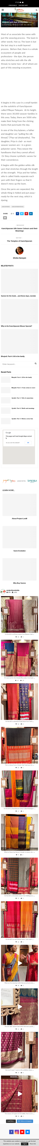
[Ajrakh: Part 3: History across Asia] (5, 421)
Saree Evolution (20, 551)
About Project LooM (19, 518)
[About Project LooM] (19, 505)
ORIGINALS (13, 5)
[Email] (27, 1132)
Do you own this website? (13, 442)
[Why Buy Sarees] (19, 569)
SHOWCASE (23, 5)
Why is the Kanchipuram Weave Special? (16, 326)
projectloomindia (19, 598)
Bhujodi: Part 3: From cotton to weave (23, 387)
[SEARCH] (35, 364)
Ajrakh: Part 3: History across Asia (22, 418)
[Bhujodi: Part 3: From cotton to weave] (5, 390)
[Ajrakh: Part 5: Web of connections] (5, 400)
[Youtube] (22, 1132)
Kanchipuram (5, 19)
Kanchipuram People (17, 206)
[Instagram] (35, 630)
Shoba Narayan (8, 24)
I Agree (24, 1144)
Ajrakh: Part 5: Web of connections (22, 398)
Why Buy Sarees (19, 583)
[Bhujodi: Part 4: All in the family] (5, 380)
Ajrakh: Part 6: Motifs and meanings (23, 408)
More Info (33, 1144)
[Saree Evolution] (19, 537)
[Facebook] (11, 1132)
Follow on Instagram (26, 1121)
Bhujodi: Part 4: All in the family (13, 356)
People (11, 19)
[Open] (19, 614)
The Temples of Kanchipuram (19, 241)
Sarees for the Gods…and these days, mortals (18, 296)
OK (28, 442)
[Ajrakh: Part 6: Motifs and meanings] (5, 410)
